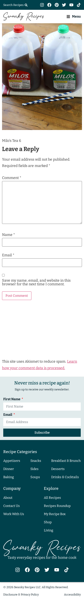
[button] (74, 16)
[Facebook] (49, 5)
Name (8, 235)
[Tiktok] (79, 5)
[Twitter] (64, 5)
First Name (12, 399)
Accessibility (72, 594)
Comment (11, 178)
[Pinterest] (57, 5)
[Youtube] (71, 5)
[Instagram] (42, 5)
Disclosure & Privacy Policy (21, 594)
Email (8, 255)
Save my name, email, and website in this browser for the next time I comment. (36, 282)
